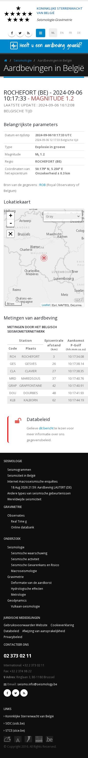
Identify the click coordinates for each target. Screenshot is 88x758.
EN (62, 32)
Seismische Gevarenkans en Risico (35, 565)
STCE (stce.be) (15, 730)
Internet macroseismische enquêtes (32, 481)
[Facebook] (11, 33)
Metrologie (18, 594)
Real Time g (19, 521)
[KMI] (28, 739)
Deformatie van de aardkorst (31, 583)
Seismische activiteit (25, 559)
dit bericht (46, 428)
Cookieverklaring (62, 625)
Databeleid (11, 631)
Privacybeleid (13, 637)
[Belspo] (39, 739)
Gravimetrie (15, 577)
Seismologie (23, 60)
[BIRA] (18, 739)
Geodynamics (17, 600)
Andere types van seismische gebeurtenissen (39, 493)
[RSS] (28, 33)
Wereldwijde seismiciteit (24, 499)
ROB (42, 185)
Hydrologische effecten (27, 588)
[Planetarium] (7, 739)
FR (70, 32)
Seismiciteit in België (21, 475)
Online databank (22, 527)
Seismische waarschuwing (29, 553)
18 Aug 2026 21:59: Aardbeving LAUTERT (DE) (41, 487)
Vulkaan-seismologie (25, 606)
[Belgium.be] (49, 739)
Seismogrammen (19, 470)
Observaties (16, 515)
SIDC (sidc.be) (15, 723)
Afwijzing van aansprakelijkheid (43, 631)
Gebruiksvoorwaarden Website (25, 625)
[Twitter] (20, 33)
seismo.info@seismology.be (37, 684)
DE (79, 32)
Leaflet (46, 305)
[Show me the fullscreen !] (10, 233)
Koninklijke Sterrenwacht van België (29, 716)
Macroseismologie (24, 571)
